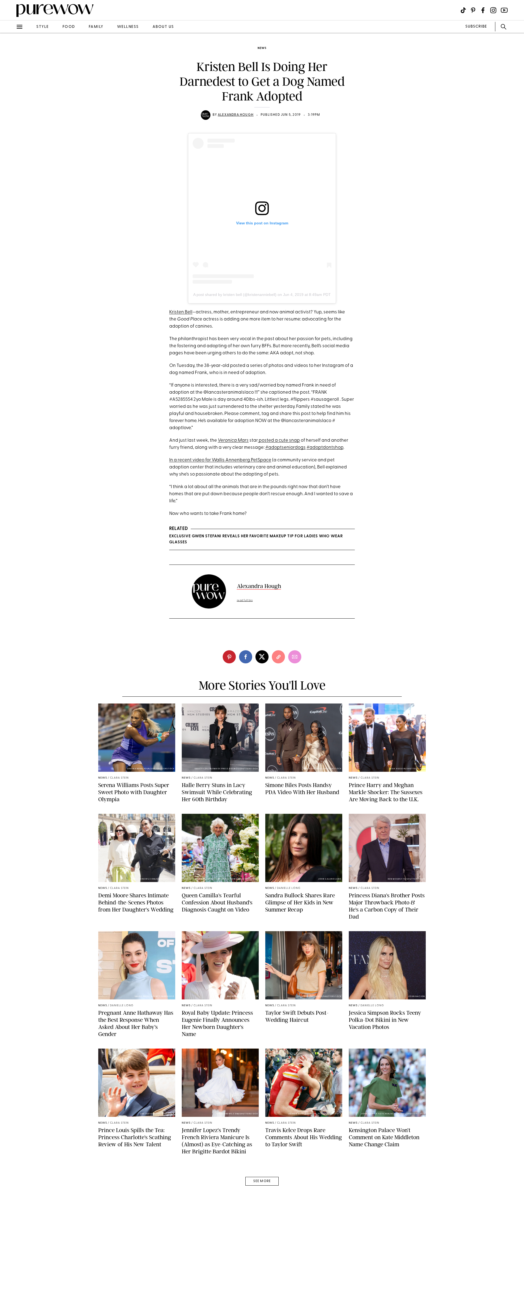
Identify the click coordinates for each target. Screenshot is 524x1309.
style (42, 27)
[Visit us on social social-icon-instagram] (493, 10)
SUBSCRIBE (476, 27)
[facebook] (10, 85)
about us (163, 27)
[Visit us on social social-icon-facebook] (483, 10)
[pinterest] (10, 71)
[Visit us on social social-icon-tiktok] (463, 10)
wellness (128, 27)
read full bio (245, 600)
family (96, 27)
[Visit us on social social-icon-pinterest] (473, 10)
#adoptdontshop (324, 447)
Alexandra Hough (236, 115)
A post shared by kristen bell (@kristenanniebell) (234, 294)
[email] (10, 129)
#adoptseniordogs (285, 447)
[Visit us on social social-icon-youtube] (504, 10)
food (68, 27)
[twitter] (10, 100)
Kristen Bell (180, 312)
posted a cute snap (279, 440)
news (262, 48)
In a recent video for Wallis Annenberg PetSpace (220, 460)
